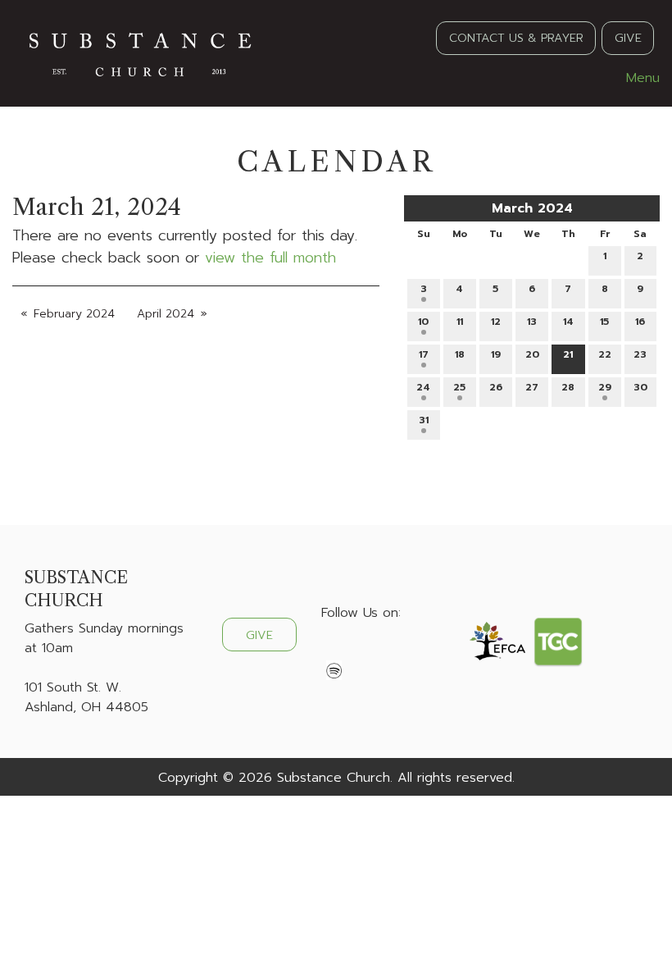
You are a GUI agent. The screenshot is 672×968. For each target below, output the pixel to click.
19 (496, 354)
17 (424, 354)
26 (495, 387)
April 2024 (165, 313)
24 (423, 387)
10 (423, 321)
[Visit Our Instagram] (387, 651)
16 (640, 321)
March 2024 (532, 208)
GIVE (628, 38)
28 (567, 387)
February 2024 (74, 313)
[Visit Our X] (360, 651)
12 (496, 321)
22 (604, 354)
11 (459, 321)
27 (531, 387)
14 (568, 321)
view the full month (270, 257)
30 (640, 387)
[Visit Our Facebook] (334, 651)
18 (460, 354)
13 (532, 321)
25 (459, 387)
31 (424, 420)
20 (532, 354)
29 (604, 387)
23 (640, 354)
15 (604, 321)
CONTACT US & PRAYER (516, 38)
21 (568, 354)
